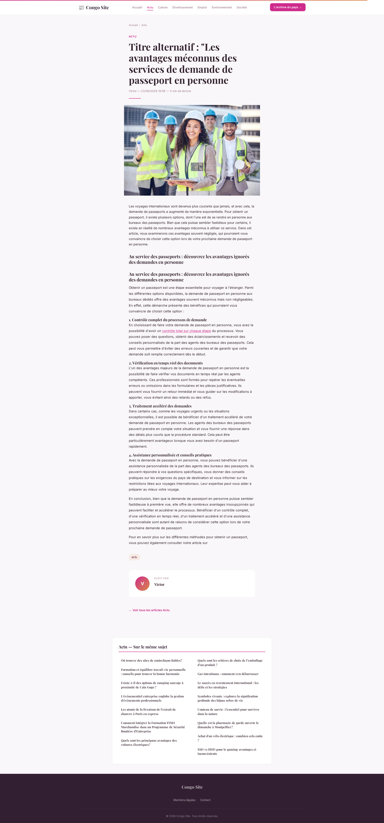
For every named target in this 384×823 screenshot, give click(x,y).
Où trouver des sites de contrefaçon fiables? (151, 660)
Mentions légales (184, 800)
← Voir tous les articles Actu (149, 610)
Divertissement (182, 7)
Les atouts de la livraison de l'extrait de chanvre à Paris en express (148, 711)
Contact (205, 800)
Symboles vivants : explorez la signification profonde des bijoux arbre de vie (228, 698)
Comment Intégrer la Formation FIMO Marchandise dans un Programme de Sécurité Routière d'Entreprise (153, 727)
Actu (150, 7)
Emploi (202, 7)
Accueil (137, 7)
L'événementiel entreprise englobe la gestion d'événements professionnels (152, 698)
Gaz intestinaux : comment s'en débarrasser (228, 674)
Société (242, 7)
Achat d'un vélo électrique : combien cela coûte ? (230, 738)
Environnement (222, 7)
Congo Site (93, 7)
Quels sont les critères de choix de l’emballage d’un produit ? (230, 662)
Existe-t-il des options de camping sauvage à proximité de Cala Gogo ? (152, 685)
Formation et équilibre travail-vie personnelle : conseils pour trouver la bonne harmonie (153, 672)
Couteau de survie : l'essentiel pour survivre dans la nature (228, 711)
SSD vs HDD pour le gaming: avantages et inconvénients (227, 751)
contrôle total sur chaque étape (186, 331)
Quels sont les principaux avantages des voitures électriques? (149, 742)
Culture (163, 7)
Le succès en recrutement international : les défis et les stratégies (228, 685)
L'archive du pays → (288, 7)
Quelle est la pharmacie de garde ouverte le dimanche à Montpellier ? (228, 725)
